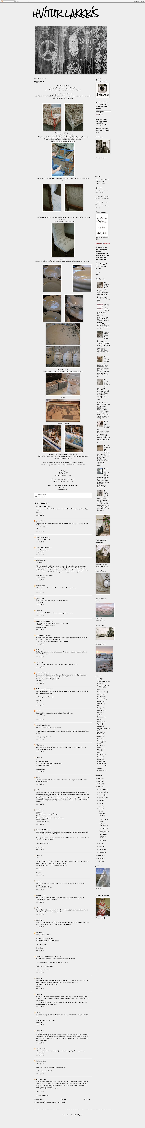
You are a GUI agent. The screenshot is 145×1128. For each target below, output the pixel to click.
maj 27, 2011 (40, 849)
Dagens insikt (101, 692)
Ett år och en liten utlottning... (107, 383)
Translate (102, 115)
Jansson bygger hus (41, 725)
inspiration (100, 710)
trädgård (100, 754)
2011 (99, 787)
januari (101, 852)
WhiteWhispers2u (41, 537)
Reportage (100, 741)
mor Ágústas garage (103, 728)
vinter (99, 768)
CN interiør (39, 745)
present (99, 738)
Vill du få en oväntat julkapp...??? (107, 360)
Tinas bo (38, 932)
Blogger (79, 1115)
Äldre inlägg (87, 1099)
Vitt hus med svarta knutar (44, 689)
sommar (99, 745)
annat (99, 679)
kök (98, 719)
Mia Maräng (39, 585)
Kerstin (38, 711)
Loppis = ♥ (102, 811)
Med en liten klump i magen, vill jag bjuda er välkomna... (103, 404)
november (102, 792)
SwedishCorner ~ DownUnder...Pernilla (47, 956)
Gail (37, 777)
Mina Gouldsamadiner (42, 506)
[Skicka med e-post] (39, 494)
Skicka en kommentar (42, 1095)
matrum (99, 726)
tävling (99, 759)
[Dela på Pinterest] (45, 494)
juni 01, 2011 (40, 1091)
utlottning (100, 763)
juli (100, 803)
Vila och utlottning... (107, 447)
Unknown (38, 598)
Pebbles (38, 662)
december (102, 789)
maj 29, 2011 (40, 988)
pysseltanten (39, 521)
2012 (99, 784)
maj (100, 809)
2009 (99, 858)
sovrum (99, 747)
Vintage (38, 610)
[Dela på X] (42, 494)
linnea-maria (39, 1048)
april (100, 843)
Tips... (99, 750)
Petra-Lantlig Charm (42, 830)
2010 (99, 855)
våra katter (100, 770)
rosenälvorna (40, 895)
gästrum (99, 703)
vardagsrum (100, 766)
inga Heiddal (39, 1079)
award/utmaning (102, 681)
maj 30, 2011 (40, 1043)
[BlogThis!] (40, 494)
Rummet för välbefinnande (43, 621)
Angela (38, 994)
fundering (100, 696)
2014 (99, 778)
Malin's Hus (39, 560)
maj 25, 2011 (40, 515)
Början (99, 689)
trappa (99, 752)
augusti (101, 800)
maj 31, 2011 (40, 1073)
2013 (99, 781)
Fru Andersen (40, 1061)
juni (100, 806)
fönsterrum (100, 699)
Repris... (106, 469)
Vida (37, 1012)
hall (98, 705)
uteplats (99, 761)
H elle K (38, 650)
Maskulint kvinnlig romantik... (103, 815)
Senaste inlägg (38, 1099)
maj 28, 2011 (40, 914)
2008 (99, 861)
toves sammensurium (42, 673)
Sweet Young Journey (42, 547)
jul (98, 715)
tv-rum (99, 757)
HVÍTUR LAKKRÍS (66, 13)
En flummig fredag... (106, 284)
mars (101, 846)
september (102, 797)
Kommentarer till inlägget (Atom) (54, 1102)
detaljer (42, 496)
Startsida (63, 1099)
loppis (99, 724)
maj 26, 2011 (40, 580)
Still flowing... (103, 840)
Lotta (37, 908)
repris (99, 743)
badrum (99, 683)
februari (101, 849)
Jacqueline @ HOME (42, 635)
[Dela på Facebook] (44, 494)
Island (99, 712)
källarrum (100, 717)
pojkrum (99, 736)
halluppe (99, 708)
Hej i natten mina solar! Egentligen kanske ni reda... (104, 834)
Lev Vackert (101, 721)
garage (99, 701)
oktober (101, 795)
